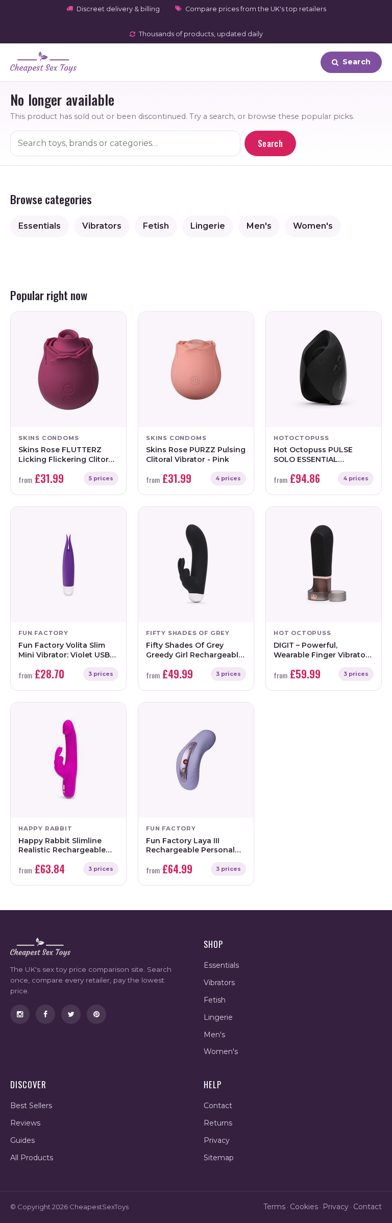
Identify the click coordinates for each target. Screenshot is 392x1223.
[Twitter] (71, 1014)
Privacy (217, 1140)
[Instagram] (20, 1014)
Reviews (25, 1123)
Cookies (304, 1206)
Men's (259, 226)
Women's (313, 226)
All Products (31, 1157)
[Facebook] (45, 1014)
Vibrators (101, 226)
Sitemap (219, 1157)
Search (270, 143)
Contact (218, 1105)
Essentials (39, 226)
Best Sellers (31, 1105)
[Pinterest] (96, 1014)
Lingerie (207, 226)
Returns (218, 1123)
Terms (274, 1206)
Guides (22, 1140)
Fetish (156, 226)
